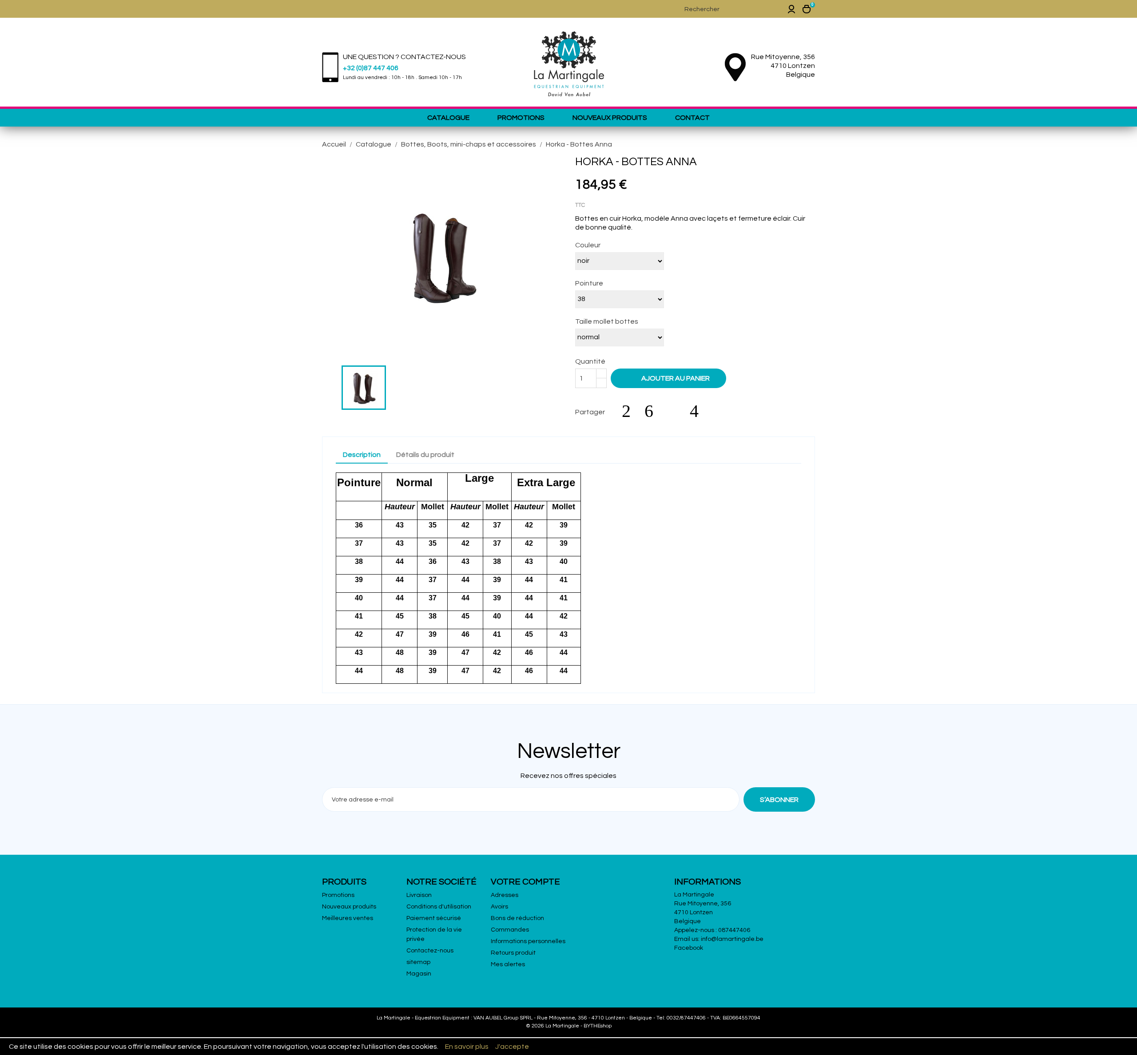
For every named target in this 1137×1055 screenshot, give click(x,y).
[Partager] (631, 411)
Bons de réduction (517, 918)
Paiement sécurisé (433, 918)
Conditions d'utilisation (438, 907)
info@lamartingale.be (732, 939)
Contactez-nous (429, 951)
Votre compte (525, 881)
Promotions (521, 117)
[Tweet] (653, 411)
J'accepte (512, 1046)
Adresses (504, 895)
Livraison (419, 895)
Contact (692, 117)
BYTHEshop (598, 1026)
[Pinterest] (699, 411)
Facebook (688, 948)
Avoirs (499, 907)
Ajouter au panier (669, 378)
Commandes (510, 930)
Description (362, 454)
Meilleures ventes (347, 918)
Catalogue (448, 117)
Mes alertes (508, 964)
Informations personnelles (528, 941)
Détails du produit (425, 454)
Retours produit (513, 953)
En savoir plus (467, 1046)
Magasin (418, 974)
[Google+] (676, 411)
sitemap (418, 962)
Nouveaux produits (609, 117)
